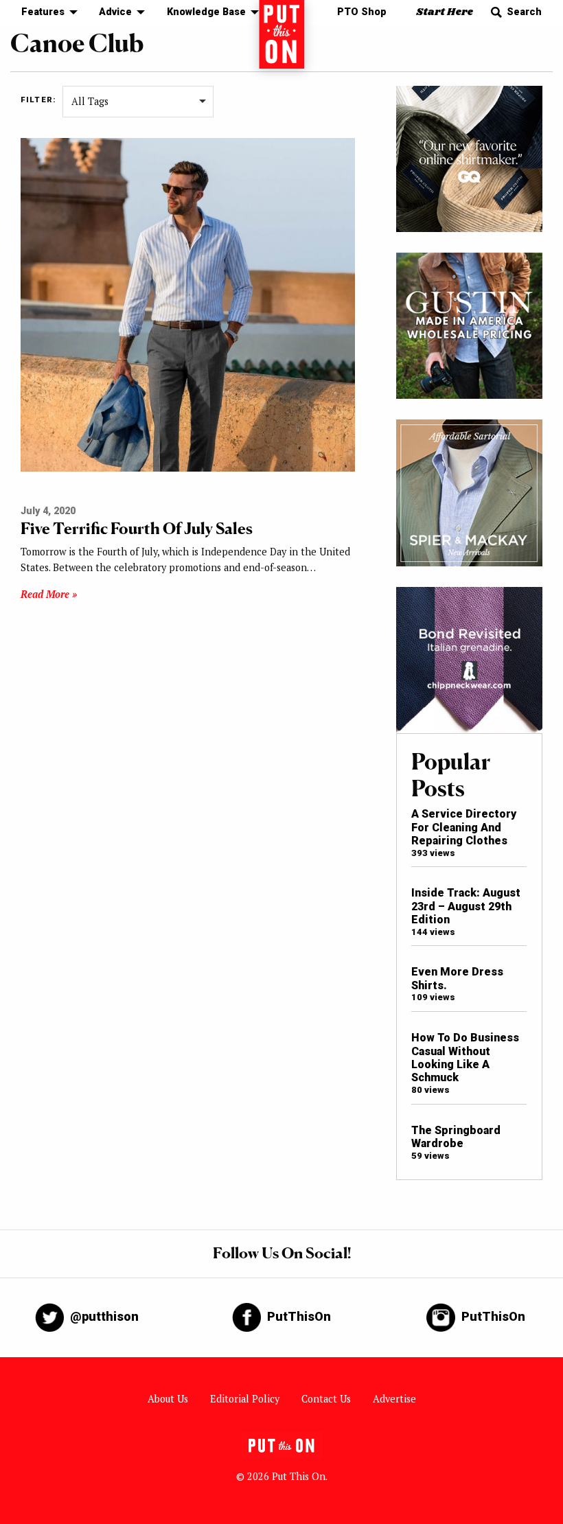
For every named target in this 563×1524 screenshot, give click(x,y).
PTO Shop (362, 12)
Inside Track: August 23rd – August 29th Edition (465, 906)
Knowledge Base (206, 12)
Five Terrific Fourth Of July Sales (137, 528)
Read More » (49, 594)
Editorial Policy (244, 1398)
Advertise (394, 1398)
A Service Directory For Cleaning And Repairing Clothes (463, 827)
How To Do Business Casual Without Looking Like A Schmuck (465, 1057)
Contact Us (326, 1398)
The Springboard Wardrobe (456, 1137)
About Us (168, 1398)
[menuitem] (45, 12)
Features (43, 12)
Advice (115, 12)
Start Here (444, 12)
